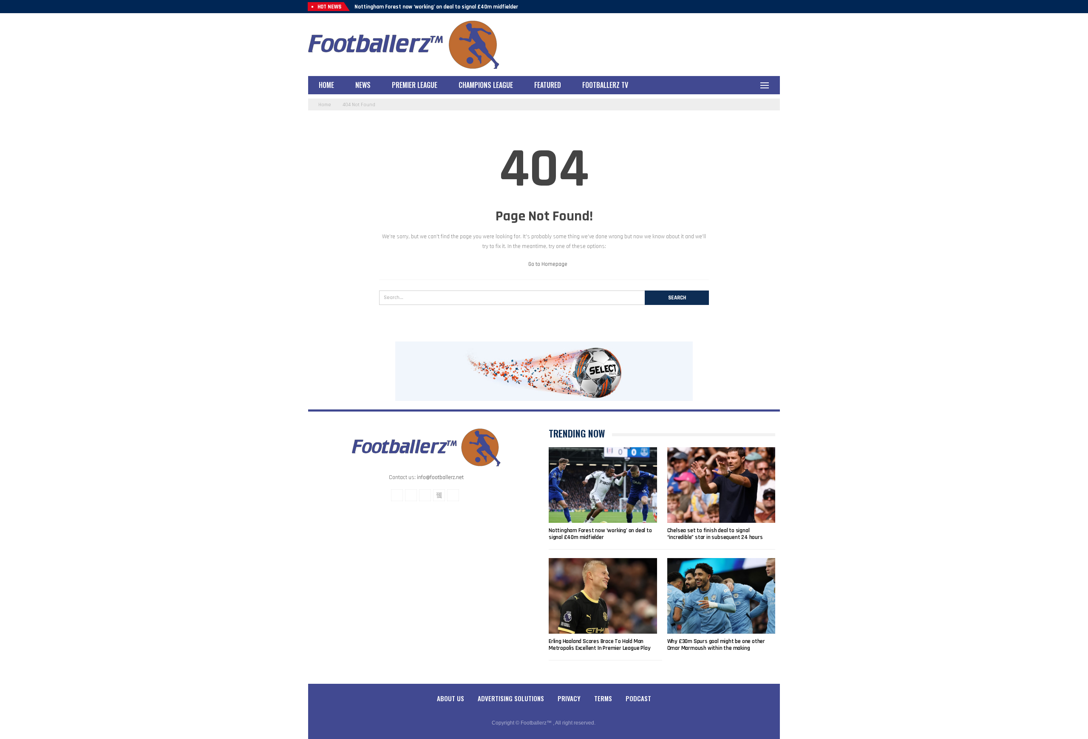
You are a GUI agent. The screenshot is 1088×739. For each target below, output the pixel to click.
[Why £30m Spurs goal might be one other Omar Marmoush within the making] (721, 596)
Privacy (569, 698)
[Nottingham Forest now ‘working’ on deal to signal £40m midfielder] (603, 485)
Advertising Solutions (511, 698)
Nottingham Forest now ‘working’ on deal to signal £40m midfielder (436, 6)
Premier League (414, 85)
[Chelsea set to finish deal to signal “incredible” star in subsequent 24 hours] (721, 485)
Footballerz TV (605, 85)
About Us (450, 698)
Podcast (638, 698)
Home (326, 85)
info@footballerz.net (440, 477)
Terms (603, 698)
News (363, 85)
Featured (547, 85)
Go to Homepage (547, 264)
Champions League (486, 85)
